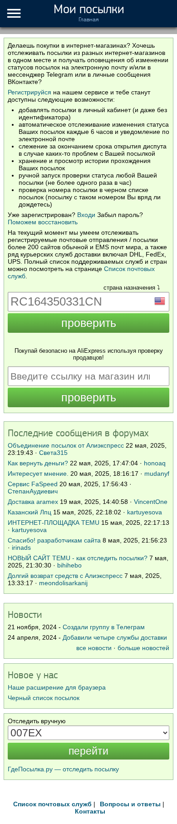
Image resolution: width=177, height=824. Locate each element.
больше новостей (143, 647)
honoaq (155, 463)
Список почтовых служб (52, 804)
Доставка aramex (34, 501)
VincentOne (150, 501)
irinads (21, 547)
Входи (86, 214)
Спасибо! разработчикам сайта (54, 540)
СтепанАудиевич (33, 491)
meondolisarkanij (63, 583)
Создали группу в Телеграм (104, 627)
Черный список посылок (43, 697)
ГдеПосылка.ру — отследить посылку (63, 769)
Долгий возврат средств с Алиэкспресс (65, 575)
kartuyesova (144, 512)
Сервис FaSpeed (33, 484)
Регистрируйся (29, 92)
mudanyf (156, 473)
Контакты (90, 811)
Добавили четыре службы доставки (115, 637)
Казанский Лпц (29, 512)
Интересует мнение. (38, 473)
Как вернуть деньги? (38, 463)
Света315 (53, 452)
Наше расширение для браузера (57, 687)
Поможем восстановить (43, 222)
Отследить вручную (37, 721)
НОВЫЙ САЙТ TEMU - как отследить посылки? (78, 558)
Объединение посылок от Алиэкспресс (66, 445)
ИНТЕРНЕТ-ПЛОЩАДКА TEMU (53, 522)
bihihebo (69, 565)
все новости (94, 647)
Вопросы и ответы (130, 804)
